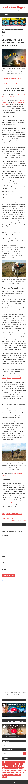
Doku (17, 764)
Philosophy (9, 772)
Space (18, 774)
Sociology (8, 774)
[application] (14, 710)
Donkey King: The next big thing (10, 518)
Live (16, 770)
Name (3, 556)
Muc (3, 772)
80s (9, 762)
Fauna (15, 513)
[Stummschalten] (22, 715)
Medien (20, 770)
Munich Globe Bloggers (14, 7)
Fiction (16, 766)
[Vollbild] (24, 715)
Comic (13, 764)
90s (12, 762)
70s (6, 762)
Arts (15, 762)
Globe (22, 768)
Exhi (7, 766)
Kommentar (5, 535)
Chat (7, 513)
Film (20, 766)
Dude (11, 513)
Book (3, 513)
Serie (3, 774)
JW (9, 770)
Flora (3, 768)
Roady (20, 513)
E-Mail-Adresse (6, 562)
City (9, 764)
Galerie (17, 768)
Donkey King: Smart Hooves (18, 520)
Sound (14, 774)
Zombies (4, 776)
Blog (18, 762)
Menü (6, 15)
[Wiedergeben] (3, 715)
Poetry (14, 772)
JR (6, 770)
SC (22, 772)
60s (3, 762)
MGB (24, 770)
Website (4, 569)
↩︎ (11, 502)
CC (2, 764)
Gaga (13, 768)
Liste (12, 770)
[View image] (14, 58)
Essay (3, 766)
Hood (3, 770)
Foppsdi (9, 768)
